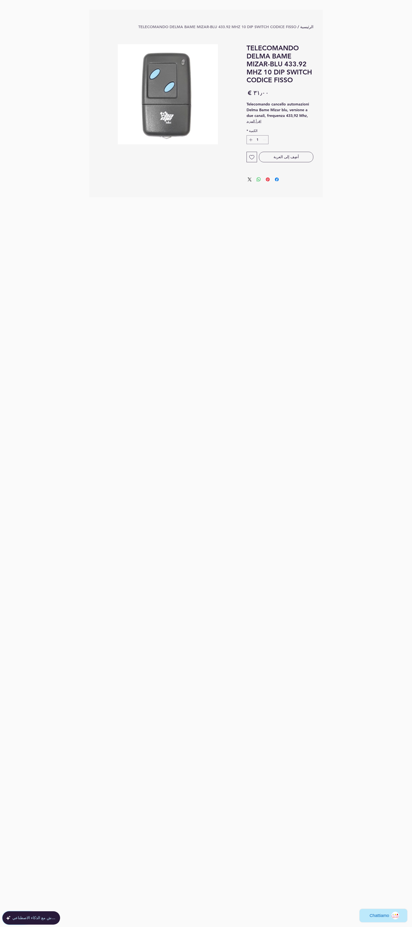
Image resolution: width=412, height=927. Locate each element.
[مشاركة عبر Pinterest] (268, 179)
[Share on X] (249, 179)
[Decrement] (265, 140)
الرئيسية (306, 27)
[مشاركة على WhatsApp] (259, 179)
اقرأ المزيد (254, 121)
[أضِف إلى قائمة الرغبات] (252, 157)
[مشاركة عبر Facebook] (277, 179)
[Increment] (250, 140)
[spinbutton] (257, 140)
